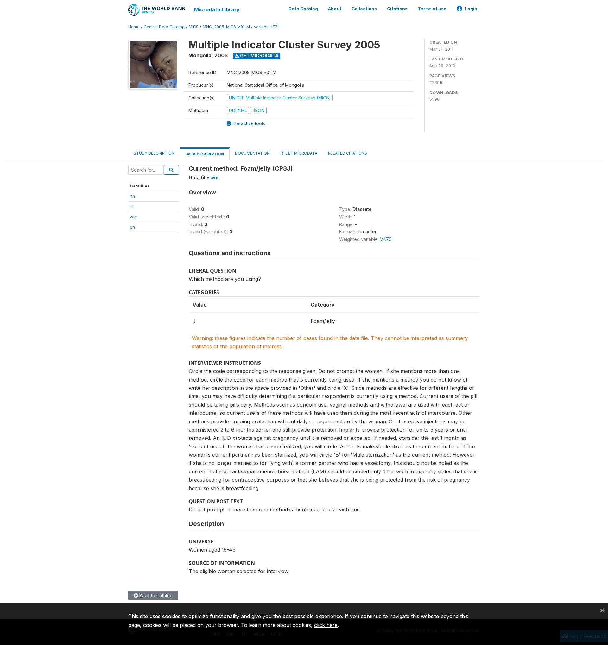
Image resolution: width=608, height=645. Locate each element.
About (334, 8)
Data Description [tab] (204, 154)
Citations (397, 8)
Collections (364, 8)
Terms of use (432, 8)
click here (326, 625)
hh (132, 196)
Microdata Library (217, 9)
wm (133, 216)
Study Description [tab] (154, 153)
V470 (386, 239)
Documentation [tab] (252, 153)
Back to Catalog (155, 595)
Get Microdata (259, 55)
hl (131, 206)
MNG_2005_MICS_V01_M (226, 26)
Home (134, 26)
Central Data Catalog (164, 26)
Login (471, 8)
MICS (194, 26)
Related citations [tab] (347, 153)
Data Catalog (303, 8)
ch (132, 227)
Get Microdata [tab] (300, 153)
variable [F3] (266, 26)
